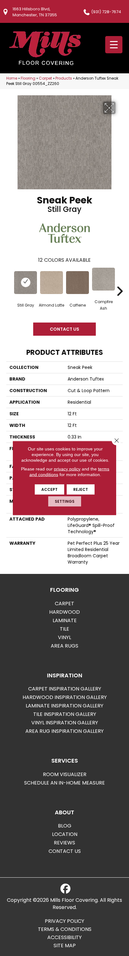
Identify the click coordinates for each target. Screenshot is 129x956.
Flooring (28, 78)
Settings (65, 501)
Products (63, 78)
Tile (64, 629)
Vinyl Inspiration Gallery (64, 722)
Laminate (65, 620)
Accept (49, 489)
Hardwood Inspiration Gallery (65, 697)
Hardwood (64, 612)
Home (11, 78)
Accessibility (64, 937)
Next (119, 282)
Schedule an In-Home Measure (64, 782)
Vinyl (64, 637)
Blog (64, 825)
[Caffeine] (77, 283)
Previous (9, 282)
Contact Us (64, 329)
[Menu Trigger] (113, 44)
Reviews (64, 842)
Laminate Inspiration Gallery (64, 705)
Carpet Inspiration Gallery (64, 688)
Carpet (45, 78)
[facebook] (65, 889)
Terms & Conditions (64, 929)
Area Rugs (64, 645)
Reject (80, 489)
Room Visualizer (64, 774)
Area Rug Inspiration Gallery (64, 731)
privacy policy (67, 468)
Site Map (65, 945)
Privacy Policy (64, 921)
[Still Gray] (26, 283)
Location (64, 834)
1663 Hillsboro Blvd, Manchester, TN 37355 (35, 12)
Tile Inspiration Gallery (64, 714)
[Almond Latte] (51, 283)
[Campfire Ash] (103, 279)
